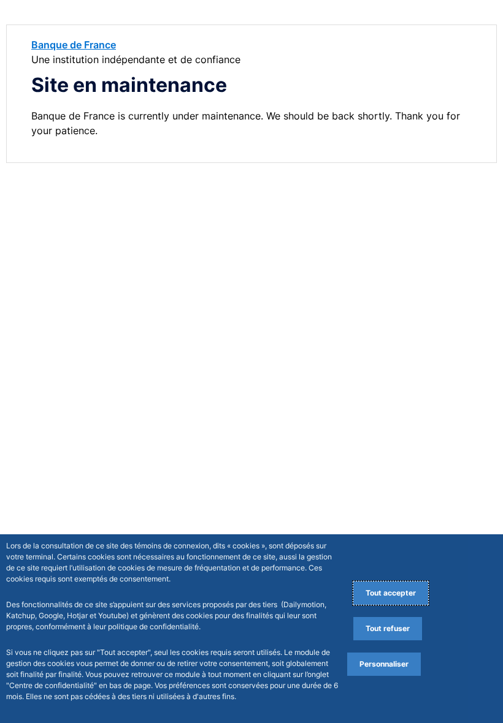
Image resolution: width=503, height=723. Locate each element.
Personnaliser (384, 663)
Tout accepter (391, 592)
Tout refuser (388, 628)
